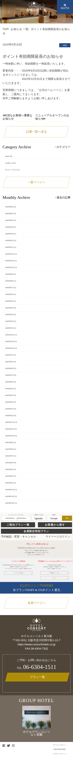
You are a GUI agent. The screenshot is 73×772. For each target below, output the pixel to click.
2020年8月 (10, 368)
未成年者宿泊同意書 (59, 749)
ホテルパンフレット (59, 753)
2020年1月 (10, 415)
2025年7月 (10, 287)
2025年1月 (10, 328)
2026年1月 (10, 247)
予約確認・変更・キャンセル (18, 536)
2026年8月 (10, 207)
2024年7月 (10, 355)
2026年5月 (10, 220)
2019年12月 (11, 422)
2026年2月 (10, 240)
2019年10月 (11, 436)
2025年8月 (10, 281)
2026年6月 (10, 213)
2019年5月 (10, 469)
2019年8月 (10, 449)
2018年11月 (11, 496)
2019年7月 (10, 456)
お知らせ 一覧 (19, 29)
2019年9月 (10, 442)
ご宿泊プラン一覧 (18, 524)
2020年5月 (10, 388)
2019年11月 (11, 429)
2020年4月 (10, 395)
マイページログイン (58, 536)
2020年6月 (10, 382)
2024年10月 (11, 348)
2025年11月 (11, 260)
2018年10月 (11, 503)
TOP (5, 29)
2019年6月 (10, 463)
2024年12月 (11, 335)
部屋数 (53, 514)
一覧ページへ (36, 182)
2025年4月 (10, 308)
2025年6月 (10, 294)
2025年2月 (10, 321)
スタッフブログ (12, 170)
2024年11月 (11, 341)
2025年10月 (11, 267)
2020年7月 (10, 375)
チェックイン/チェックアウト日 (15, 514)
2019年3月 (10, 476)
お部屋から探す (55, 524)
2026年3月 (10, 234)
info (65, 45)
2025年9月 (10, 274)
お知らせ (10, 163)
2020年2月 (10, 409)
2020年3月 (10, 402)
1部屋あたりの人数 (38, 514)
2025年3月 (10, 314)
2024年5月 (10, 362)
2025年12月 (11, 254)
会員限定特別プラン (36, 531)
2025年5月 (10, 301)
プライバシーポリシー (59, 745)
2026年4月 (10, 227)
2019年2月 (10, 483)
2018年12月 (11, 489)
